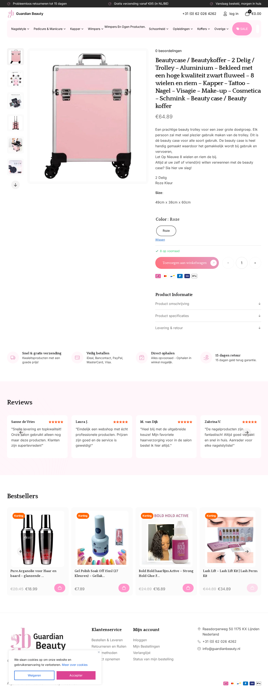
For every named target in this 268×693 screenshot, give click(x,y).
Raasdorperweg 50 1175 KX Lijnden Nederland (231, 632)
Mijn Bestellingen (146, 646)
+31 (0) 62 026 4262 (199, 13)
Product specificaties (172, 316)
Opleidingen (181, 29)
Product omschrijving (172, 304)
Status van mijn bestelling (153, 659)
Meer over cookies (74, 664)
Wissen (160, 239)
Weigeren (34, 675)
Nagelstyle (18, 29)
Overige (219, 29)
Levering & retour (169, 328)
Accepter (75, 675)
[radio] (166, 231)
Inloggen (140, 640)
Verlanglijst (141, 653)
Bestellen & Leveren (107, 640)
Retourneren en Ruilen (109, 646)
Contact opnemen (106, 659)
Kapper (75, 29)
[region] (55, 667)
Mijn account (146, 629)
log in (233, 13)
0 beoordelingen (168, 51)
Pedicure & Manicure (48, 29)
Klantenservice (107, 629)
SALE (244, 29)
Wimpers (117, 28)
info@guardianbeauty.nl (221, 649)
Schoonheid (157, 29)
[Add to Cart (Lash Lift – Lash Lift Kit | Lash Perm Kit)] (252, 588)
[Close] (99, 652)
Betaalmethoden (104, 653)
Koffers (202, 29)
